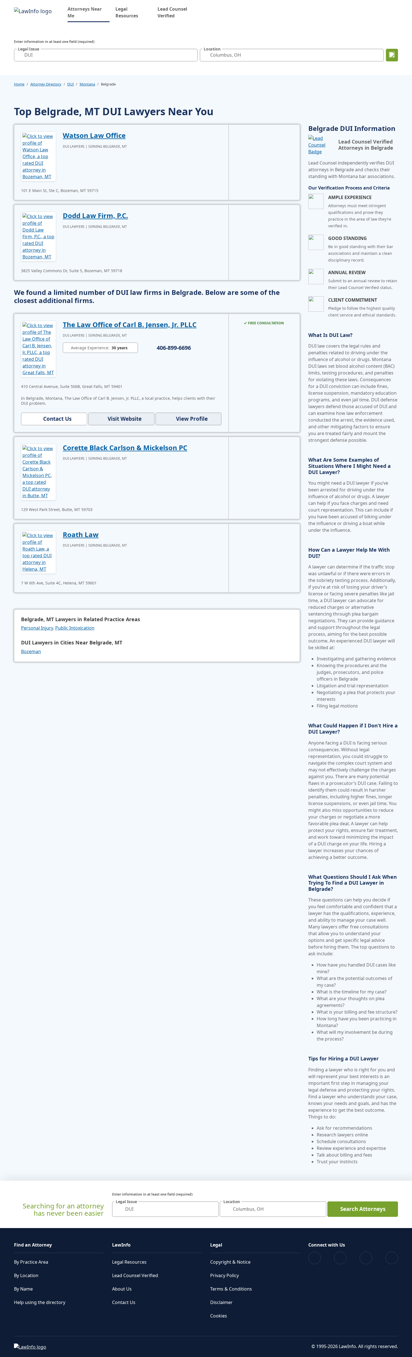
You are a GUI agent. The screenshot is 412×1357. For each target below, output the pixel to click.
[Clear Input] (192, 55)
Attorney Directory (45, 84)
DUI (70, 84)
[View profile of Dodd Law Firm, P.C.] (38, 236)
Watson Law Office (94, 135)
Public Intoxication (74, 628)
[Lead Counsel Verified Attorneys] (321, 145)
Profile (192, 418)
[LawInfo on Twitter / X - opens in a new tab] (340, 1258)
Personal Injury (37, 628)
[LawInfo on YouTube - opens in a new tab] (366, 1258)
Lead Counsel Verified (172, 12)
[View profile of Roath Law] (38, 552)
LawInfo (121, 1245)
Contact (57, 418)
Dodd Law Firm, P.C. (95, 215)
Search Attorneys (362, 1209)
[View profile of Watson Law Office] (38, 156)
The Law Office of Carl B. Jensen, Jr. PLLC (129, 324)
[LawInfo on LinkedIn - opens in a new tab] (391, 1258)
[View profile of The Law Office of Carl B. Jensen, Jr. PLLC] (38, 348)
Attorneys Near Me (89, 12)
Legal (216, 1245)
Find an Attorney (33, 1245)
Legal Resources (126, 12)
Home (19, 84)
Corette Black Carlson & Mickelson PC (125, 447)
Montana (87, 84)
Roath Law (81, 534)
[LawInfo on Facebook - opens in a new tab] (314, 1258)
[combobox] (106, 55)
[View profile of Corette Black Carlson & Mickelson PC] (38, 471)
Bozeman (31, 651)
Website (125, 418)
